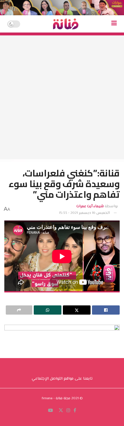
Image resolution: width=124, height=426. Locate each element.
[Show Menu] (114, 24)
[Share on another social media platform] (19, 310)
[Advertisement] (62, 97)
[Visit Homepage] (65, 24)
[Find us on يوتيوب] (50, 410)
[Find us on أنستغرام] (68, 410)
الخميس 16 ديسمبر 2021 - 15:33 (84, 213)
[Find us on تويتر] (61, 410)
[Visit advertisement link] (62, 7)
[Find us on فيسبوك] (75, 410)
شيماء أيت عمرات (90, 206)
